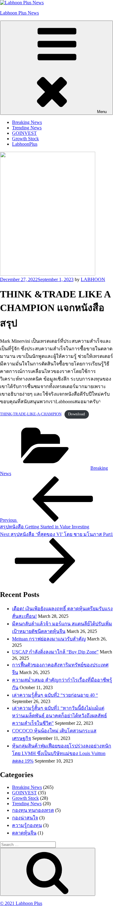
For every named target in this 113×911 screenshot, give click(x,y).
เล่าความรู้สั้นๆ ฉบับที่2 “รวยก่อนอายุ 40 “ (55, 695)
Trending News (27, 127)
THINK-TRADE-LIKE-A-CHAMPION (30, 414)
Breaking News (27, 122)
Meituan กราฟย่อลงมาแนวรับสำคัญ (49, 638)
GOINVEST (24, 133)
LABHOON (93, 279)
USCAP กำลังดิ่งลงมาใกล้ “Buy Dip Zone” (55, 651)
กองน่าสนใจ (25, 817)
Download (76, 414)
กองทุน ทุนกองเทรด (33, 810)
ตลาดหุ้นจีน (24, 832)
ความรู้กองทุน (27, 825)
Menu (102, 111)
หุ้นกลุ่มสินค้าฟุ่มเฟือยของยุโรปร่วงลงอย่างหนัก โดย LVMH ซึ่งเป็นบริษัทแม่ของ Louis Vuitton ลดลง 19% (61, 753)
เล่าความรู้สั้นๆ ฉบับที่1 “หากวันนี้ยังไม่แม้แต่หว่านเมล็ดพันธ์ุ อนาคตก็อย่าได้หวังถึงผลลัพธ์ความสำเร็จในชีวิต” (59, 715)
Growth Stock (25, 138)
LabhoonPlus (24, 144)
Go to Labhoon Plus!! (53, 9)
